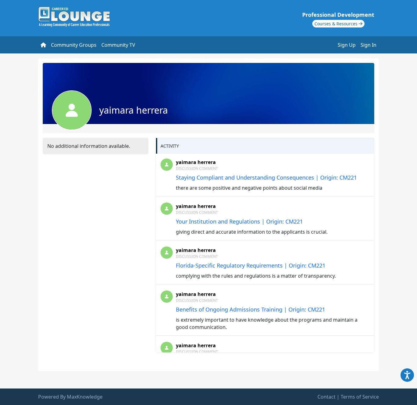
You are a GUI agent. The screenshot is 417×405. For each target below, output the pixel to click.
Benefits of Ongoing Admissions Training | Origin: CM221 (250, 309)
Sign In (368, 45)
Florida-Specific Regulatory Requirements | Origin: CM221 (250, 265)
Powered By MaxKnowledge (70, 396)
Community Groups (73, 45)
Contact (326, 396)
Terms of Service (360, 396)
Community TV (118, 45)
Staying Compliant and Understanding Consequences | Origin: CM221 (266, 177)
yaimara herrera (196, 162)
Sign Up (347, 45)
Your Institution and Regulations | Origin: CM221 (239, 221)
